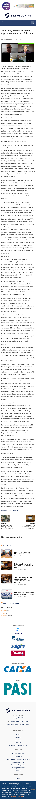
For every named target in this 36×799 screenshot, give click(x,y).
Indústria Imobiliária (18, 754)
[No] (33, 789)
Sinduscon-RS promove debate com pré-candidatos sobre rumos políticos (23, 579)
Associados (18, 740)
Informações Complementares (18, 745)
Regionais (18, 770)
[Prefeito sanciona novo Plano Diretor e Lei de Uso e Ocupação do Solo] (6, 553)
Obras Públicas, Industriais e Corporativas (18, 759)
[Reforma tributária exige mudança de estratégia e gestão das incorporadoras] (6, 565)
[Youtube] (22, 715)
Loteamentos (18, 756)
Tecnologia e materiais (18, 768)
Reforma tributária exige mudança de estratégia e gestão (23, 565)
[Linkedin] (19, 715)
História (18, 734)
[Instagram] (16, 715)
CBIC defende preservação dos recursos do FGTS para (24, 593)
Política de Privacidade (17, 796)
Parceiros (18, 743)
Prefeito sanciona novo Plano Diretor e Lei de (22, 553)
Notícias (16, 550)
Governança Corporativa (18, 765)
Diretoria (18, 737)
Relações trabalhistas (18, 762)
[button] (2, 21)
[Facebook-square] (13, 715)
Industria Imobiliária (20, 562)
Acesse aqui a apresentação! (9, 510)
